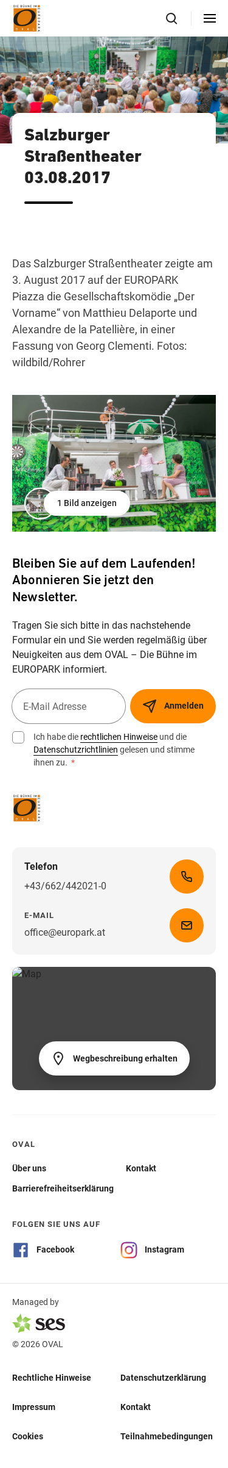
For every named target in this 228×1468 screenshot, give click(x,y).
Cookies (27, 1436)
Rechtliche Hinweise (51, 1378)
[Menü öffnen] (210, 18)
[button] (78, 503)
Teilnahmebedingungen (166, 1436)
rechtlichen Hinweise (118, 737)
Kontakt (135, 1407)
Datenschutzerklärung (163, 1378)
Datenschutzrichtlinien (75, 749)
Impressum (33, 1407)
